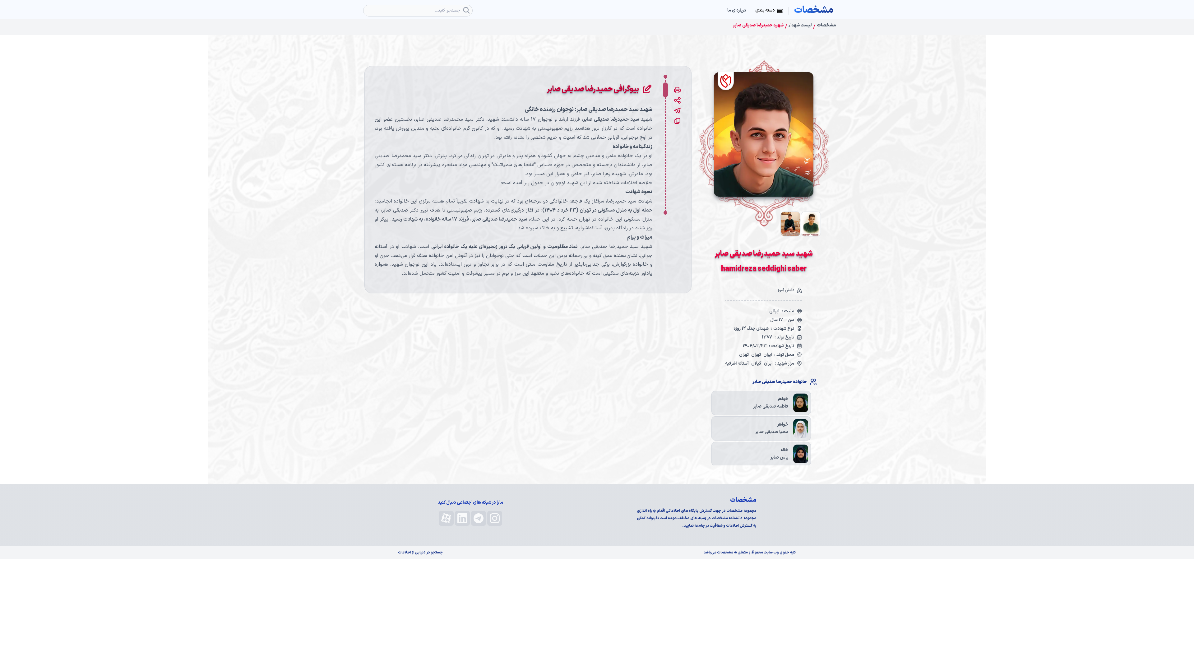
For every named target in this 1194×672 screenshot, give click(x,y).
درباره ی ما (736, 10)
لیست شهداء (800, 25)
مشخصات (826, 25)
